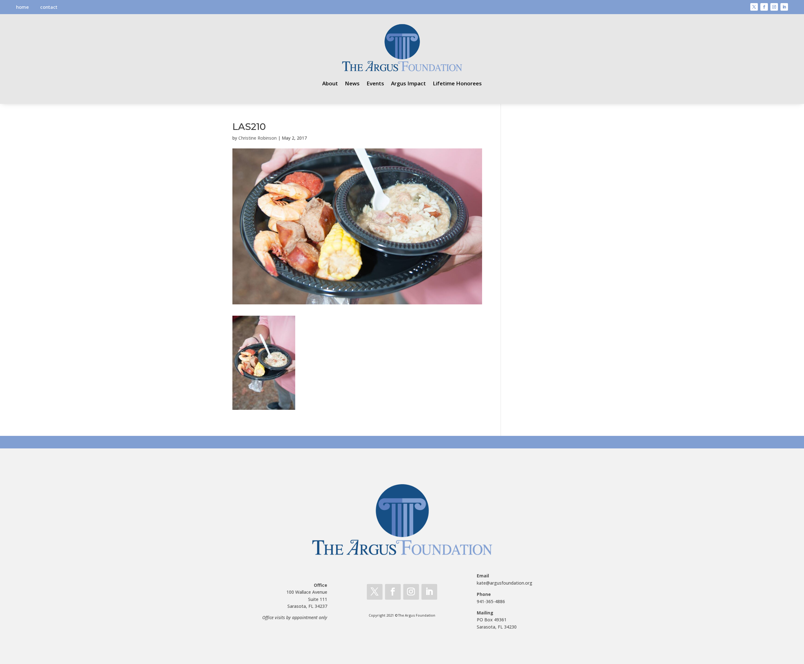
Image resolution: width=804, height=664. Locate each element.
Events (375, 83)
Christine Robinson (257, 138)
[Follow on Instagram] (774, 7)
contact (48, 7)
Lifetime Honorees (457, 83)
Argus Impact (408, 83)
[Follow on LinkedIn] (784, 7)
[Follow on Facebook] (764, 7)
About (330, 83)
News (352, 83)
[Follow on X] (754, 7)
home (22, 7)
